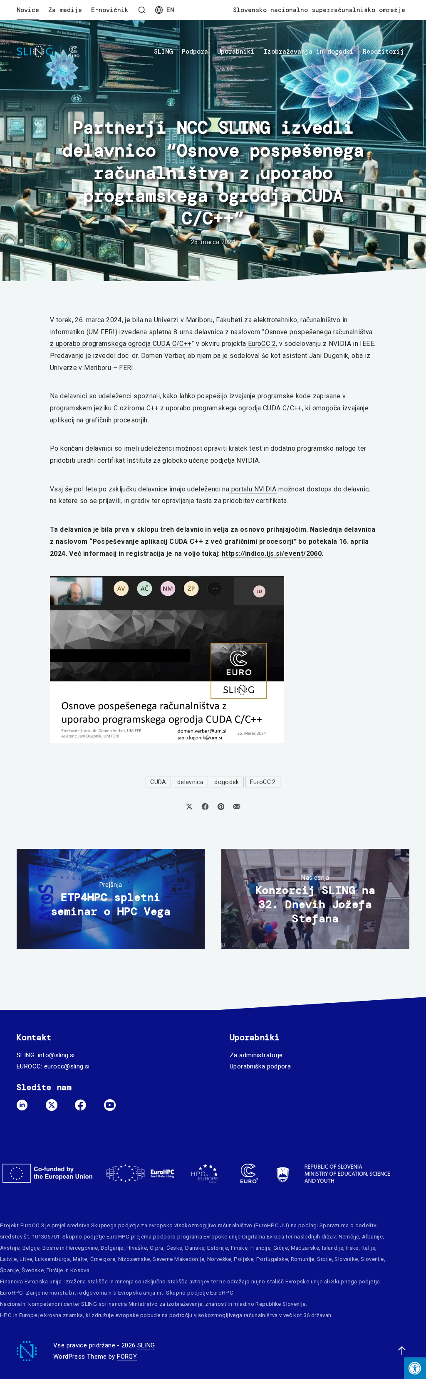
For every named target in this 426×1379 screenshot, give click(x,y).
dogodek (226, 782)
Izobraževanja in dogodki (309, 51)
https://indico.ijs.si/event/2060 (272, 554)
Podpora (195, 51)
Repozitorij (383, 51)
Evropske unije (221, 1236)
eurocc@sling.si (67, 1066)
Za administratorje (256, 1055)
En (170, 10)
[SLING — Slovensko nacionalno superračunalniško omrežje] (48, 52)
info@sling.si (56, 1055)
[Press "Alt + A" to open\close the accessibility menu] (415, 1368)
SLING (163, 51)
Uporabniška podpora (260, 1066)
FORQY (127, 1356)
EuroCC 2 (261, 344)
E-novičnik (110, 10)
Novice (28, 10)
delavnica (190, 782)
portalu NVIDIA (253, 489)
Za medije (65, 10)
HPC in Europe (18, 1315)
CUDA (158, 782)
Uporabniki (236, 51)
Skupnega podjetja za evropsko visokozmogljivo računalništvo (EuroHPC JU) (190, 1225)
